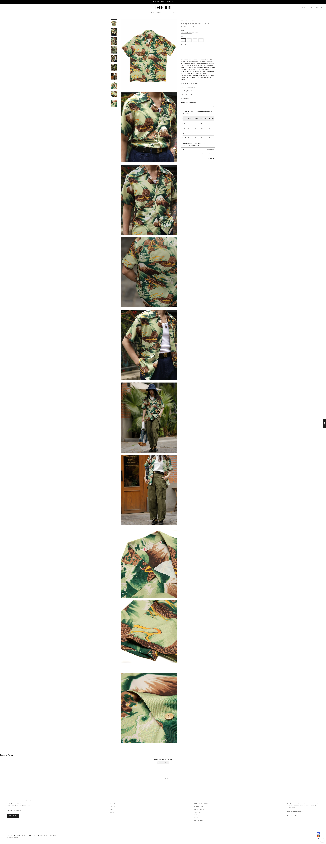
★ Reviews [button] (324, 423)
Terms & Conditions (199, 809)
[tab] (198, 107)
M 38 (189, 40)
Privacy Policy (197, 812)
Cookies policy (197, 815)
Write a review (163, 763)
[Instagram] (291, 815)
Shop (159, 13)
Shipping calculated (186, 33)
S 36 (183, 40)
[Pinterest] (295, 815)
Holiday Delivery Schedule (201, 804)
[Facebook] (287, 815)
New (152, 13)
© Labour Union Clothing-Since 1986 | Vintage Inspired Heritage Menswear (31, 835)
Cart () (319, 7)
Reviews (196, 818)
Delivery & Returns (199, 806)
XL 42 (201, 40)
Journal (112, 812)
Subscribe (12, 816)
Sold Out (198, 54)
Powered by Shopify (12, 837)
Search (311, 7)
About (173, 13)
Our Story (112, 804)
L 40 (195, 40)
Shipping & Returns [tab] (208, 154)
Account (304, 7)
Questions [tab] (211, 158)
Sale (165, 13)
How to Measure (198, 820)
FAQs (111, 809)
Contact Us (113, 806)
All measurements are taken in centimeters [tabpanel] (198, 128)
